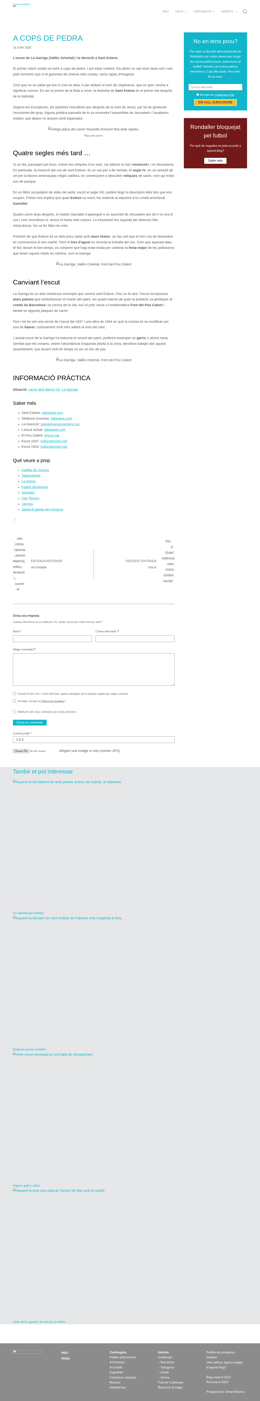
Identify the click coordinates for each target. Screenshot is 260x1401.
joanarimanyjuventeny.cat (60, 424)
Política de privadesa (52, 701)
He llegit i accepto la (42, 701)
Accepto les (216, 94)
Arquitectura (118, 1387)
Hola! (179, 11)
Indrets (227, 11)
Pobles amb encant (123, 1357)
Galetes (211, 1357)
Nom (17, 631)
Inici (166, 11)
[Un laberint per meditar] (130, 845)
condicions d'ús (224, 94)
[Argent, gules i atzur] (130, 1118)
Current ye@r (22, 733)
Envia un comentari (30, 722)
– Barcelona (166, 1362)
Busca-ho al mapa (170, 1387)
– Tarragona (166, 1367)
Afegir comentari (24, 649)
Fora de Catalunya (170, 1382)
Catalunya (165, 1357)
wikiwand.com (52, 413)
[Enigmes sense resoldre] (130, 981)
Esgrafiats (116, 1372)
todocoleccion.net (54, 441)
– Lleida (163, 1372)
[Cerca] (245, 11)
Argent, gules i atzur (26, 1185)
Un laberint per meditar (28, 913)
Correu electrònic (107, 631)
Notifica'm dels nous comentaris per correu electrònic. (47, 711)
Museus (115, 1382)
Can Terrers (30, 498)
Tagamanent (31, 476)
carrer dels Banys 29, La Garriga (53, 389)
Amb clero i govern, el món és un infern (39, 1322)
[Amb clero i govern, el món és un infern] (130, 1254)
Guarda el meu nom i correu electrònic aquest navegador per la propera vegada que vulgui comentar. (73, 693)
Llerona (27, 504)
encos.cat (51, 435)
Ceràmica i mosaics (123, 1377)
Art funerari (117, 1362)
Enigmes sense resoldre (29, 1049)
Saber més (215, 160)
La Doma (28, 481)
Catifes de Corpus (35, 470)
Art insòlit (116, 1367)
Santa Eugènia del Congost (42, 509)
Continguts (202, 11)
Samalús (28, 492)
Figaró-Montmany (35, 487)
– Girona (164, 1377)
